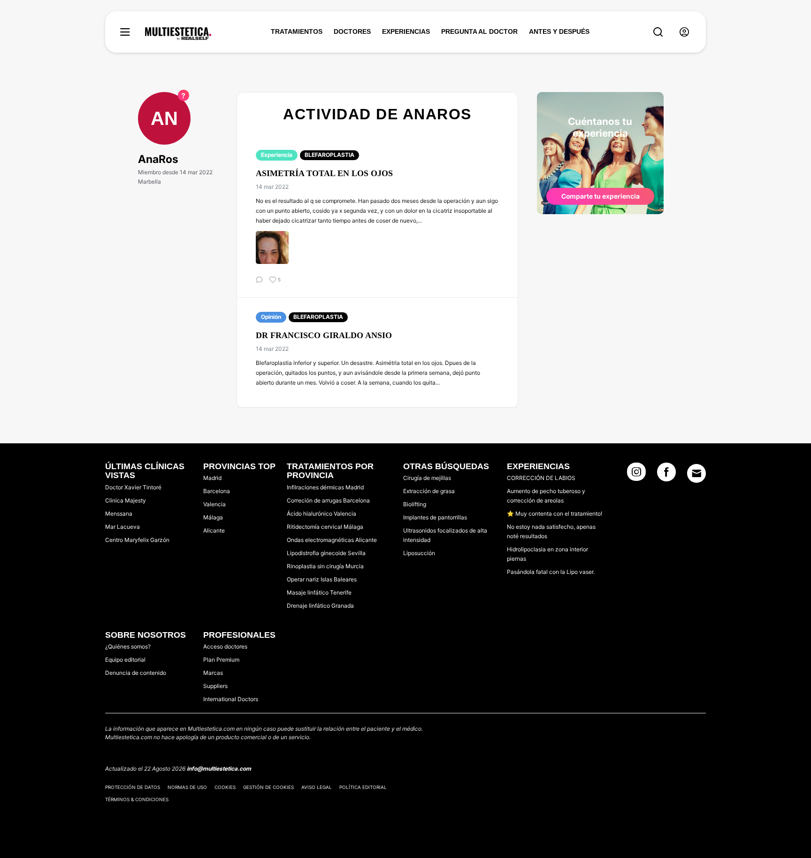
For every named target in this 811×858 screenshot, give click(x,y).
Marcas (213, 672)
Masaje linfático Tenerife (319, 592)
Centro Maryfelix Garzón (137, 539)
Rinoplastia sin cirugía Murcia (325, 566)
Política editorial (363, 787)
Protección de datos (132, 787)
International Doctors (230, 699)
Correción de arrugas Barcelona (328, 500)
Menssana (118, 513)
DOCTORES (352, 31)
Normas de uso (187, 787)
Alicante (214, 530)
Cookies (225, 787)
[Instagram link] (636, 475)
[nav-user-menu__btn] (684, 32)
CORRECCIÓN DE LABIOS (541, 477)
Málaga (213, 517)
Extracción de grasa (429, 491)
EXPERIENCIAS (406, 31)
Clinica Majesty (125, 500)
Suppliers (215, 685)
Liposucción (419, 553)
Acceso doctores (225, 646)
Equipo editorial (125, 659)
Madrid (212, 477)
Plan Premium (221, 659)
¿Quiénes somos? (128, 646)
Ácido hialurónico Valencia (321, 513)
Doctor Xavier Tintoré (133, 487)
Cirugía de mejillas (427, 477)
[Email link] (696, 473)
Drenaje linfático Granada (320, 605)
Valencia (214, 504)
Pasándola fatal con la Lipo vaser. (551, 571)
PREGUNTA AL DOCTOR (479, 31)
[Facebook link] (666, 475)
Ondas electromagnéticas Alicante (332, 539)
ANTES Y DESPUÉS (559, 31)
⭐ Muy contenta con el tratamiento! (554, 513)
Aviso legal (316, 787)
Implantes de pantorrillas (435, 517)
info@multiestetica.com (219, 768)
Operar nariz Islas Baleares (322, 579)
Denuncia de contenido (135, 672)
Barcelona (216, 491)
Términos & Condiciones (136, 799)
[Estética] (178, 33)
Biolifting (414, 504)
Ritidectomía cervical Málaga (325, 526)
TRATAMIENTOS (296, 31)
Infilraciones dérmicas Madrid (325, 487)
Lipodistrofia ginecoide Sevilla (326, 553)
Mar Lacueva (122, 526)
